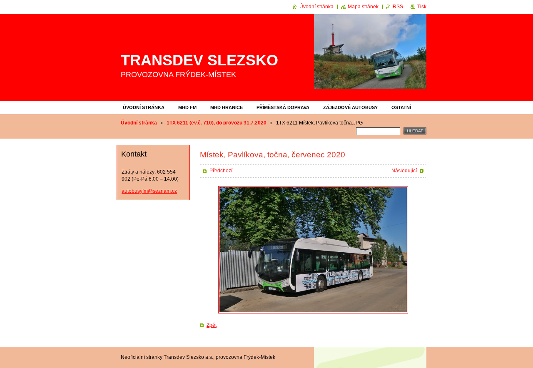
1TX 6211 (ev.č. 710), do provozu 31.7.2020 (216, 123)
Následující (404, 171)
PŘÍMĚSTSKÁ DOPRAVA (283, 107)
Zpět (212, 325)
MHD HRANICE (226, 107)
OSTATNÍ (401, 107)
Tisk (421, 7)
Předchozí (220, 171)
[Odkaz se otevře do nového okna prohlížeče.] (313, 249)
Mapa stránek (363, 7)
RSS (398, 7)
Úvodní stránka (143, 107)
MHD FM (187, 107)
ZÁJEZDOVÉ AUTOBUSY (350, 107)
